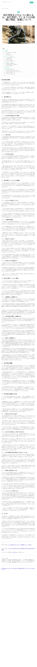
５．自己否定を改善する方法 (7, 68)
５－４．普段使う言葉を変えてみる (9, 72)
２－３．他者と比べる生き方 (8, 59)
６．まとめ (4, 75)
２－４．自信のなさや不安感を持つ (9, 60)
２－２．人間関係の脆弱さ (8, 58)
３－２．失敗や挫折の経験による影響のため (10, 64)
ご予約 (31, 2)
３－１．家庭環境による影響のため (9, 63)
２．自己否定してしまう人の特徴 (8, 56)
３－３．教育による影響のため (8, 65)
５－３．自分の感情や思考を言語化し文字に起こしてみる (13, 71)
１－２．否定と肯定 (7, 53)
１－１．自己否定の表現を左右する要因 (10, 52)
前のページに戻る (5, 8)
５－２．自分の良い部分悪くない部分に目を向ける (11, 70)
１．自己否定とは (5, 51)
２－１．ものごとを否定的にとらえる (9, 57)
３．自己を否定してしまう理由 (7, 62)
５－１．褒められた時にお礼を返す (9, 69)
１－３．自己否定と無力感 (8, 54)
